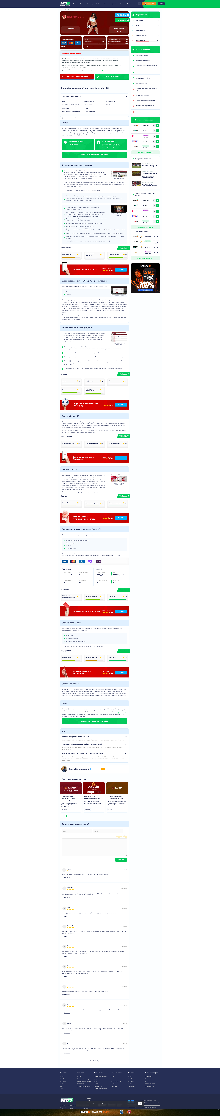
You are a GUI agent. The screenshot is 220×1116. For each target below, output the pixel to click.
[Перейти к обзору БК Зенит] (135, 253)
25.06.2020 (124, 1043)
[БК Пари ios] (157, 247)
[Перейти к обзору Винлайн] (135, 237)
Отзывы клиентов (111, 101)
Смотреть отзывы (118, 28)
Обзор (63, 101)
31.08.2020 (124, 1023)
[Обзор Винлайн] (135, 126)
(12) (120, 31)
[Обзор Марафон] (135, 136)
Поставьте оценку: (120, 835)
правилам (134, 1103)
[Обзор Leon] (135, 147)
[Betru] (66, 1100)
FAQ (107, 107)
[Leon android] (154, 242)
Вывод (108, 104)
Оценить (120, 269)
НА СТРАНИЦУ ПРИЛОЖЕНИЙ (144, 258)
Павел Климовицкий (78, 769)
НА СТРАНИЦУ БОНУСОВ (144, 227)
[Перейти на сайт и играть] (157, 125)
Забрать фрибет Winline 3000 (94, 155)
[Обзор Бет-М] (135, 141)
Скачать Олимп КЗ (89, 101)
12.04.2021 (124, 946)
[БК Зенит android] (154, 252)
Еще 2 (63, 46)
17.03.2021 (124, 986)
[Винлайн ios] (157, 236)
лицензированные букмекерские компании (103, 70)
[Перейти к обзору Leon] (135, 242)
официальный (121, 713)
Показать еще (94, 1061)
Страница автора (121, 769)
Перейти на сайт (112, 77)
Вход (161, 3)
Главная (61, 9)
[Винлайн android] (154, 236)
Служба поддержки (89, 111)
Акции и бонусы (88, 104)
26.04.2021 (124, 869)
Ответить (67, 877)
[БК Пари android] (154, 247)
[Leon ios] (157, 242)
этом (89, 492)
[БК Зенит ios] (157, 252)
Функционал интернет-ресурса (70, 104)
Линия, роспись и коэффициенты (71, 111)
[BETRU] (65, 4)
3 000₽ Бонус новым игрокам (77, 77)
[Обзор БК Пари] (135, 131)
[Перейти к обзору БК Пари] (135, 247)
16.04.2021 (124, 908)
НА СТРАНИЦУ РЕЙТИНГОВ (144, 152)
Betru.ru (80, 1103)
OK (140, 1103)
